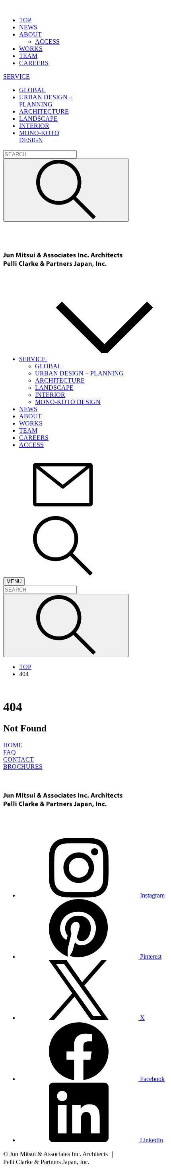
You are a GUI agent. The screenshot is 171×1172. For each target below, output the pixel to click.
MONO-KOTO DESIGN (68, 401)
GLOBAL (48, 366)
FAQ (9, 752)
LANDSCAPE (54, 387)
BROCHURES (23, 766)
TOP (25, 666)
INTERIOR (50, 394)
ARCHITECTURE (60, 380)
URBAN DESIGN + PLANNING (79, 373)
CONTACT (18, 759)
